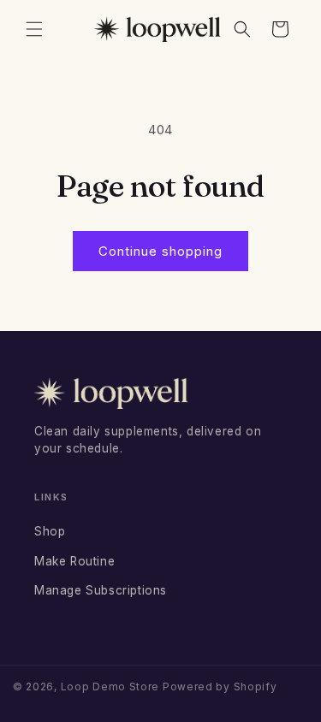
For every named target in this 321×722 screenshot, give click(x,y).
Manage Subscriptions (100, 590)
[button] (34, 29)
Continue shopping (160, 251)
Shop (49, 531)
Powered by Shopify (220, 686)
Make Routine (74, 561)
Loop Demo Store (110, 686)
